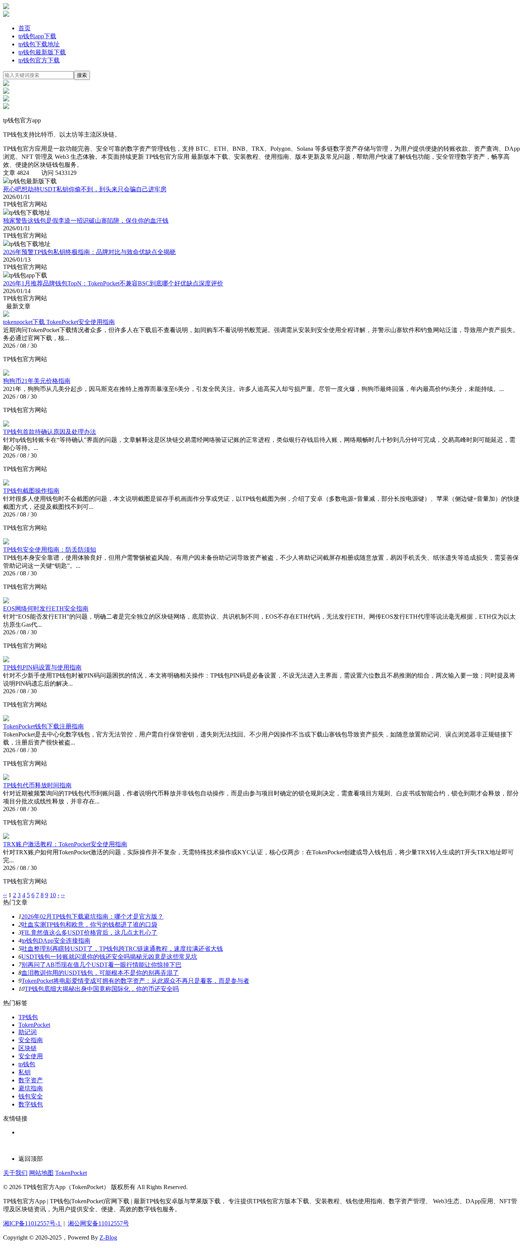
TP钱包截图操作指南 (31, 490)
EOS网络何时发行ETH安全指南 (45, 608)
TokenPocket (34, 1025)
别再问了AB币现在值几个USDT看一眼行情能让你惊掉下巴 (101, 964)
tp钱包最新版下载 (42, 52)
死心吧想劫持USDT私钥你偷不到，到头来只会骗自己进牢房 (85, 189)
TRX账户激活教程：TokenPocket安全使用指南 (65, 844)
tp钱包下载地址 (39, 44)
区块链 (27, 1048)
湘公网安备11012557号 (98, 1223)
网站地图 (41, 1173)
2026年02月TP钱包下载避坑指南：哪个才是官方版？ (92, 916)
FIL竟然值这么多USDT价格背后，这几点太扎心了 (89, 932)
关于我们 (15, 1173)
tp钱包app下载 (37, 36)
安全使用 (30, 1056)
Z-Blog (108, 1237)
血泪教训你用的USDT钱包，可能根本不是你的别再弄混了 (100, 972)
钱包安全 (30, 1096)
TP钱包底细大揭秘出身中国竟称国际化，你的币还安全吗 (102, 989)
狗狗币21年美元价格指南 (36, 381)
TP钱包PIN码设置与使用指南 (42, 667)
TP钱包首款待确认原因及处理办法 (49, 431)
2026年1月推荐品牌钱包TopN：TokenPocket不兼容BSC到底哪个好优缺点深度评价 (113, 283)
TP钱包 (28, 1017)
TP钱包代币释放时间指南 (37, 785)
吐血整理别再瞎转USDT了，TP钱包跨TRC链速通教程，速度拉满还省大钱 (122, 948)
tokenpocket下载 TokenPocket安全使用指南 (59, 322)
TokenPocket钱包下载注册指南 (43, 726)
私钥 (24, 1072)
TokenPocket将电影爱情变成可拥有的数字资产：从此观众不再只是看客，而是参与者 (135, 981)
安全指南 (30, 1040)
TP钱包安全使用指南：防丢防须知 (49, 549)
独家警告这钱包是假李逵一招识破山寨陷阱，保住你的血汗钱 (85, 220)
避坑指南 (30, 1088)
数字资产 (30, 1080)
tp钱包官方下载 (39, 60)
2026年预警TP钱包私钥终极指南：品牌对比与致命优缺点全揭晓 (89, 252)
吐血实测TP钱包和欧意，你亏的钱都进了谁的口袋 (89, 924)
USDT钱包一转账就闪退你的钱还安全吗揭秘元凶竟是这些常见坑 (109, 956)
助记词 (27, 1032)
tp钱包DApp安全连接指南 (55, 940)
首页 (24, 28)
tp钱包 (26, 1064)
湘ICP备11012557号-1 (32, 1223)
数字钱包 (30, 1104)
